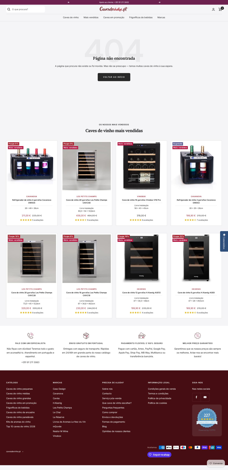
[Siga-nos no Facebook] (196, 397)
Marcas (161, 17)
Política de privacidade (159, 398)
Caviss (56, 398)
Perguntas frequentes (113, 407)
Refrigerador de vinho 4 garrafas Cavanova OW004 (31, 201)
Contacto (107, 393)
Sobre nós (107, 388)
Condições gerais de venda (162, 388)
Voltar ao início (114, 77)
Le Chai (56, 412)
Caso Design (59, 388)
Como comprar (109, 412)
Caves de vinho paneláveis (19, 417)
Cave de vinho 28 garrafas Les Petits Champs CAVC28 (31, 294)
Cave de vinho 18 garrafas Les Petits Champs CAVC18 (86, 294)
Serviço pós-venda (111, 398)
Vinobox (57, 436)
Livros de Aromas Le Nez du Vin (69, 421)
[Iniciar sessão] (213, 9)
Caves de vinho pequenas (19, 388)
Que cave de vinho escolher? (117, 403)
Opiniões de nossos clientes (116, 431)
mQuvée (57, 426)
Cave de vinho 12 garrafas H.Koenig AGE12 (141, 292)
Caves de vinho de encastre (20, 412)
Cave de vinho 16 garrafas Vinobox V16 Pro (141, 200)
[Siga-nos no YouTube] (205, 397)
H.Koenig (57, 403)
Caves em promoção (113, 17)
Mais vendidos (91, 17)
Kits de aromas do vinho (18, 421)
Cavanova (58, 393)
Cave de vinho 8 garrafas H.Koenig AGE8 (196, 292)
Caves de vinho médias (18, 393)
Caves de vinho (71, 17)
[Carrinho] (220, 9)
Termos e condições (158, 393)
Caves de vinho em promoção (21, 403)
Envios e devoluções (112, 417)
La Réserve (58, 417)
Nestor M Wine (60, 431)
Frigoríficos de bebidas (140, 17)
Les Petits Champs (62, 407)
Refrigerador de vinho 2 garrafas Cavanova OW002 (196, 201)
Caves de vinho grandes (18, 398)
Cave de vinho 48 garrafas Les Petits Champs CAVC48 (86, 201)
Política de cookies (157, 403)
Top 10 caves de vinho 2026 (20, 426)
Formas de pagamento (113, 421)
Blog (104, 426)
